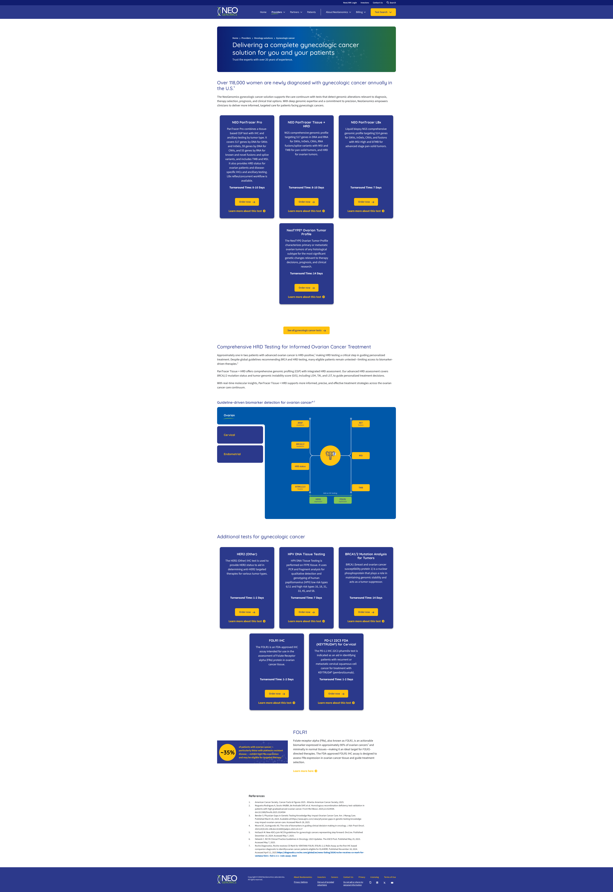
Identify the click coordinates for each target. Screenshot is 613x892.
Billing (359, 12)
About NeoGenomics (337, 12)
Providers (277, 12)
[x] (385, 882)
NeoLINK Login (350, 2)
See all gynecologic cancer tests (305, 330)
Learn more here (303, 771)
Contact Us (378, 2)
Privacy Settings (301, 882)
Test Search (381, 12)
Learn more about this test (245, 211)
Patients (311, 12)
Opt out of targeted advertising (325, 883)
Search (393, 2)
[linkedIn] (377, 882)
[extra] (370, 882)
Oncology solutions (263, 38)
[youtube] (392, 882)
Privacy (362, 877)
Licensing (374, 877)
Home (263, 12)
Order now (245, 202)
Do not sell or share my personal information (353, 883)
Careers (334, 877)
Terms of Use (390, 877)
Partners (294, 12)
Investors (365, 2)
